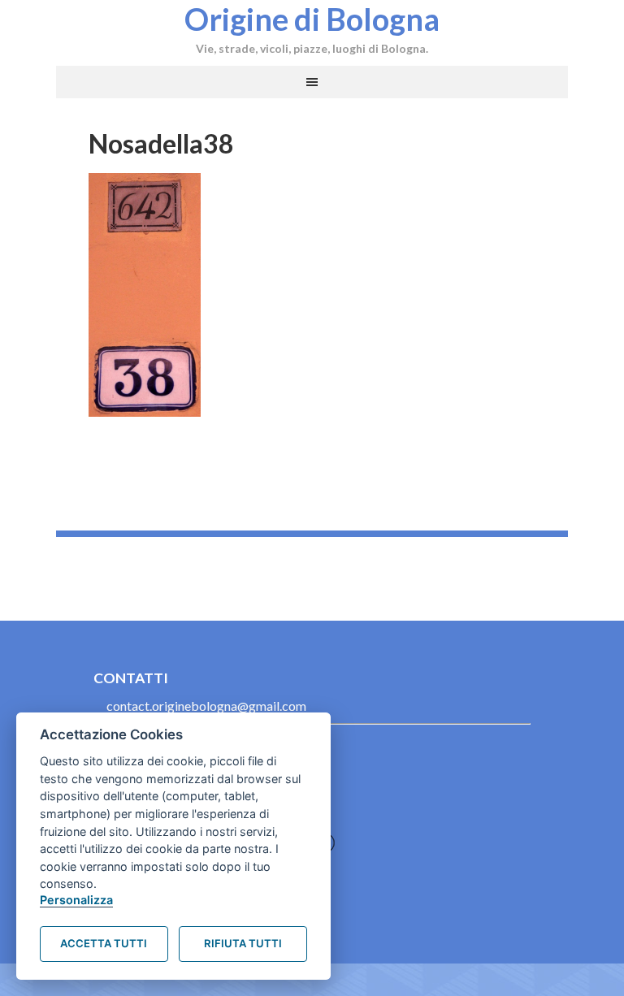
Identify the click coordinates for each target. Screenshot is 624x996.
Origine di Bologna (312, 18)
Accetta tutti (103, 943)
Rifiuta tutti (243, 943)
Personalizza (76, 900)
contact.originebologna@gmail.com (206, 705)
